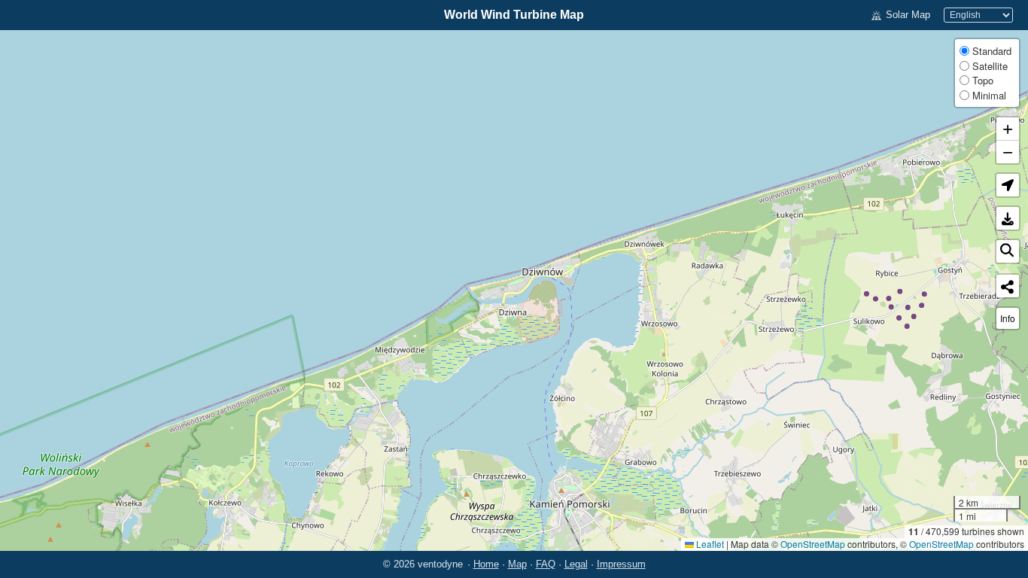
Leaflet (709, 543)
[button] (1007, 185)
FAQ (545, 564)
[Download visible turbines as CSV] (1007, 218)
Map (517, 564)
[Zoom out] (1007, 152)
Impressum (621, 564)
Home (486, 564)
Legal (576, 564)
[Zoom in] (1007, 129)
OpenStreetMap (812, 543)
